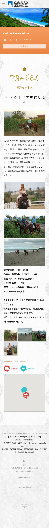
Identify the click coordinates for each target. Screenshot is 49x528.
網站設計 (39, 434)
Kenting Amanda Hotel (24, 471)
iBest (45, 434)
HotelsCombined (24, 477)
